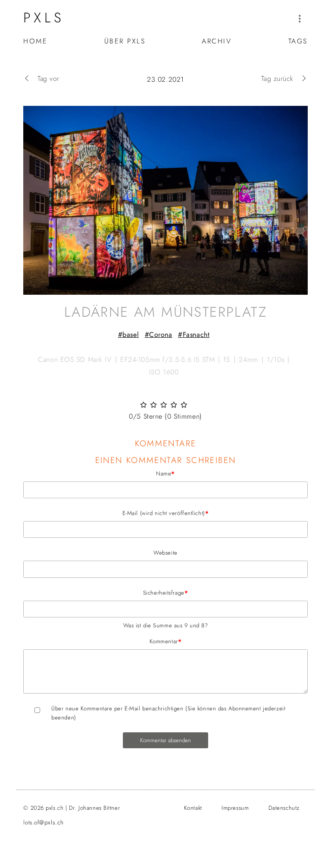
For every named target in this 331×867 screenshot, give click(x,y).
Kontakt (193, 808)
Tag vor (48, 78)
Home (35, 41)
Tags (298, 41)
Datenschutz (284, 808)
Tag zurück (277, 78)
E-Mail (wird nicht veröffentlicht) (116, 513)
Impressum (235, 808)
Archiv (216, 41)
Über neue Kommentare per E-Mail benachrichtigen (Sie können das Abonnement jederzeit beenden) (168, 713)
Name (99, 473)
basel (130, 334)
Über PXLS (125, 41)
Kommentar (102, 641)
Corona (160, 334)
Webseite (165, 553)
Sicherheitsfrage (105, 592)
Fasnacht (196, 334)
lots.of (43, 822)
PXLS (44, 18)
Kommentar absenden (165, 740)
